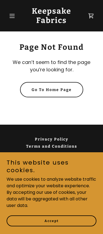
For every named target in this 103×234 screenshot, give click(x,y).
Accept (51, 221)
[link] (51, 21)
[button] (13, 15)
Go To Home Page (52, 89)
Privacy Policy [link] (51, 139)
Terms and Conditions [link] (51, 146)
